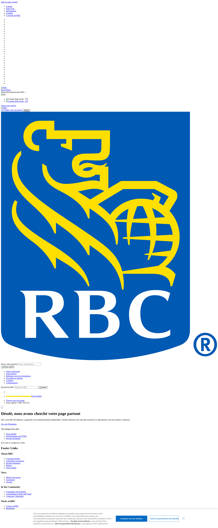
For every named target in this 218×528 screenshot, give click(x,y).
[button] (109, 92)
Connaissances (12, 383)
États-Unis (10, 9)
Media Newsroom (13, 477)
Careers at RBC (12, 506)
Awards (9, 482)
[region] (109, 518)
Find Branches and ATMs (16, 436)
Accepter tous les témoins (131, 519)
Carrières (9, 380)
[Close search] (8, 367)
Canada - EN (23, 101)
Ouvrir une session (8, 105)
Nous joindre (11, 434)
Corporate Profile (13, 459)
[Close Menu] (2, 407)
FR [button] (4, 95)
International (11, 11)
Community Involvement (16, 492)
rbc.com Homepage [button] (9, 424)
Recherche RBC (7, 387)
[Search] (43, 387)
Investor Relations (13, 438)
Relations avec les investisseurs (18, 376)
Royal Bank (6, 90)
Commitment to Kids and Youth (18, 494)
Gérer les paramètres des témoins (164, 519)
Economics (10, 480)
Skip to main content (9, 2)
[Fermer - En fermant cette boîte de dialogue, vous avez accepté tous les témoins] (183, 518)
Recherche (10, 508)
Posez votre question (9, 364)
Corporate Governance (15, 461)
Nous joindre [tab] (36, 396)
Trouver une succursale (15, 400)
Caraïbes (9, 13)
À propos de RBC (13, 15)
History (9, 465)
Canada (9, 6)
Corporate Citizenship (14, 496)
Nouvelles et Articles (14, 378)
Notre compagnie (13, 371)
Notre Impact (11, 374)
